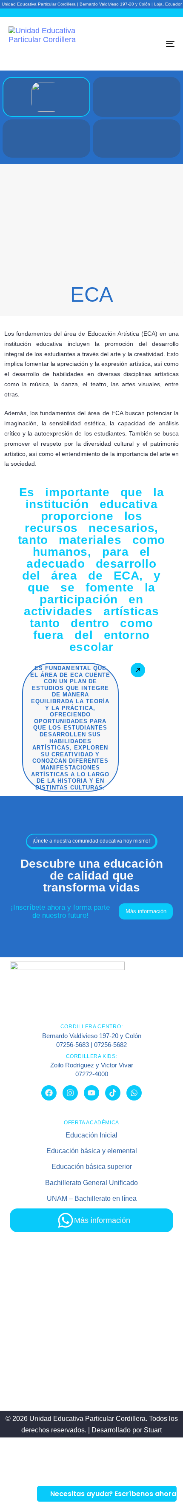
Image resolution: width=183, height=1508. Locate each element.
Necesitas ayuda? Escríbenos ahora (113, 1494)
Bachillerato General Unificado (91, 1182)
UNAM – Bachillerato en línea (92, 1198)
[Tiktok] (112, 1093)
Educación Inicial (91, 1135)
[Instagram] (70, 1093)
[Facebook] (49, 1093)
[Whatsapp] (134, 1093)
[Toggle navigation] (146, 44)
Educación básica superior (91, 1166)
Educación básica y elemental (91, 1150)
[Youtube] (91, 1093)
